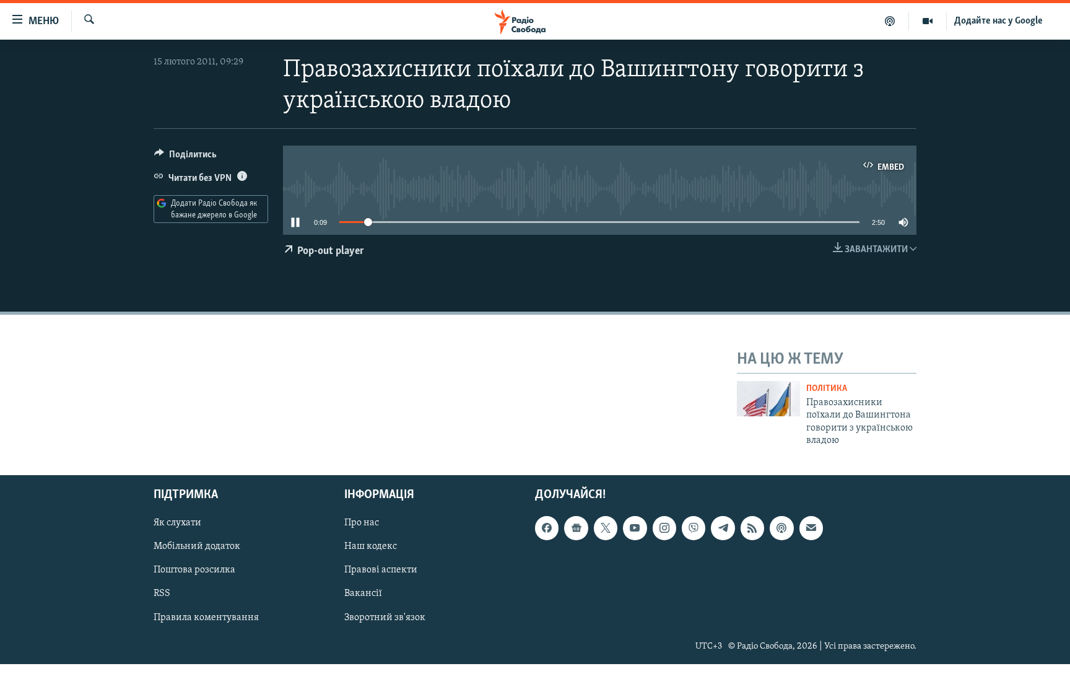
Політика (826, 388)
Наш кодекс (370, 547)
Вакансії (363, 594)
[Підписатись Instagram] (664, 528)
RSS (162, 594)
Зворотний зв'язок (384, 618)
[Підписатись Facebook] (547, 528)
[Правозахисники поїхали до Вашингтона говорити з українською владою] (768, 398)
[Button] (185, 157)
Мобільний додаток (197, 547)
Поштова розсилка (194, 571)
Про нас (361, 523)
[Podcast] (781, 528)
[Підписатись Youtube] (634, 528)
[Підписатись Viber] (693, 528)
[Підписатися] (811, 528)
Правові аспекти (380, 571)
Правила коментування (206, 618)
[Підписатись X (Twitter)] (605, 528)
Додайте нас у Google (998, 21)
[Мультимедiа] (928, 21)
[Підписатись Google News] (576, 528)
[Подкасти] (890, 21)
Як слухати (177, 523)
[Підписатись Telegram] (722, 528)
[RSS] (752, 528)
